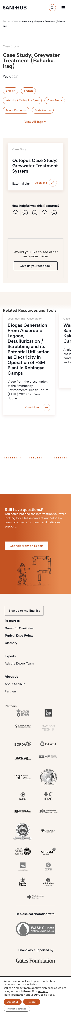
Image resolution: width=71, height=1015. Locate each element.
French (28, 90)
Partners (11, 691)
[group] (29, 364)
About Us (11, 676)
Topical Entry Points (19, 635)
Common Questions (19, 628)
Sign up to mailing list (24, 610)
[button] (63, 8)
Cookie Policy (46, 994)
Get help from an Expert (26, 546)
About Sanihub (15, 684)
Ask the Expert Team (19, 663)
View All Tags (33, 122)
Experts (10, 656)
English (10, 90)
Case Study (55, 100)
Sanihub (7, 21)
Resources (12, 620)
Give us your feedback (35, 266)
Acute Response (16, 110)
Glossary (11, 643)
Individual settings (16, 1008)
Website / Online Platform (22, 100)
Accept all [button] (12, 1002)
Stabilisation (43, 110)
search (16, 21)
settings (43, 991)
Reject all (32, 1002)
